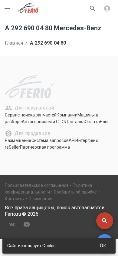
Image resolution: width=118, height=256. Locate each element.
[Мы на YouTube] (26, 224)
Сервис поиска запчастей (31, 115)
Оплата (92, 121)
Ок (103, 245)
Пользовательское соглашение (37, 185)
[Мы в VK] (12, 224)
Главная (14, 43)
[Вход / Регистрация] (107, 8)
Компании (67, 115)
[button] (104, 220)
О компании (40, 198)
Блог (105, 121)
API (72, 140)
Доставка (75, 121)
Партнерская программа (45, 147)
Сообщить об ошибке (75, 192)
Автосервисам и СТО (43, 121)
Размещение (18, 140)
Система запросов (50, 140)
